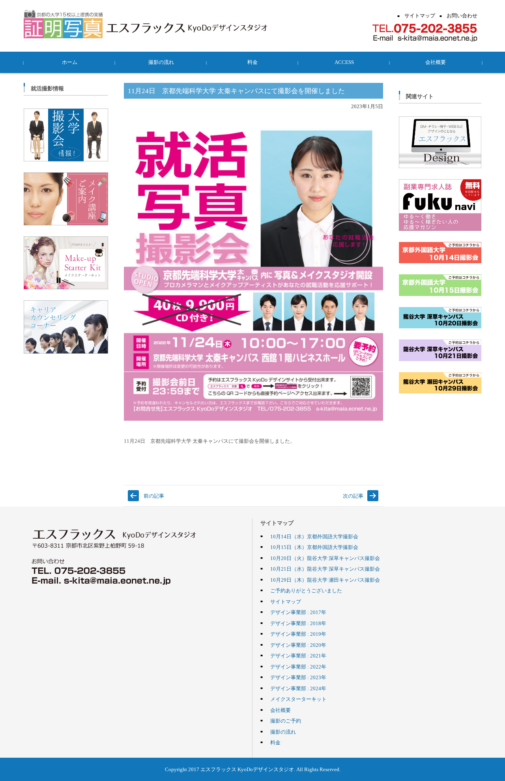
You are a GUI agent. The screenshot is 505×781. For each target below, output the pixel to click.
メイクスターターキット (298, 699)
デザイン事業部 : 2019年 (298, 633)
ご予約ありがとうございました (306, 590)
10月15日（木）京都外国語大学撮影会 (314, 547)
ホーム (69, 62)
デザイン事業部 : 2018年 (298, 623)
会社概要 (435, 62)
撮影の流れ (161, 62)
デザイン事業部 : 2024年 (298, 688)
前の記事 (154, 495)
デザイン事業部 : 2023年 (298, 677)
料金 (252, 62)
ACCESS (344, 62)
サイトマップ (285, 601)
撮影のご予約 (285, 720)
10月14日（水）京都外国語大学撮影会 (314, 536)
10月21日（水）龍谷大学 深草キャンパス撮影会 (325, 568)
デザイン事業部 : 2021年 (298, 655)
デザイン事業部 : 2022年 (298, 666)
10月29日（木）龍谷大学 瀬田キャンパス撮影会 (325, 579)
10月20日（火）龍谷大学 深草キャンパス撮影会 (325, 558)
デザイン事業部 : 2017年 (298, 612)
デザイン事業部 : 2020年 (298, 644)
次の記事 (353, 495)
